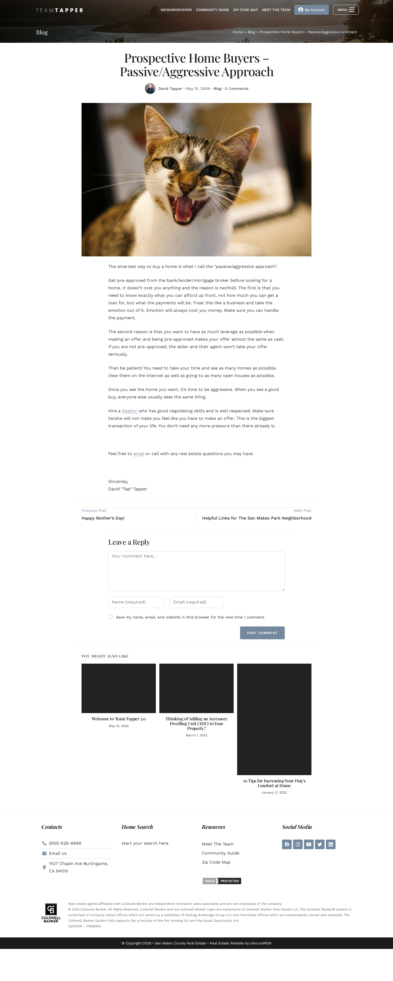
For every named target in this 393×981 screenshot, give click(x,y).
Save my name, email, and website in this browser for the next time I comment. (190, 617)
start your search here (145, 843)
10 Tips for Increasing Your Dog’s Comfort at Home (274, 783)
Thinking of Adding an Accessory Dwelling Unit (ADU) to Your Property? (196, 723)
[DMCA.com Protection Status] (222, 880)
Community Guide (220, 853)
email (138, 453)
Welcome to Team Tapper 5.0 (119, 718)
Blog (217, 88)
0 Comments (236, 88)
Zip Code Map (216, 862)
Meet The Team (218, 844)
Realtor (130, 410)
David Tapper (170, 88)
